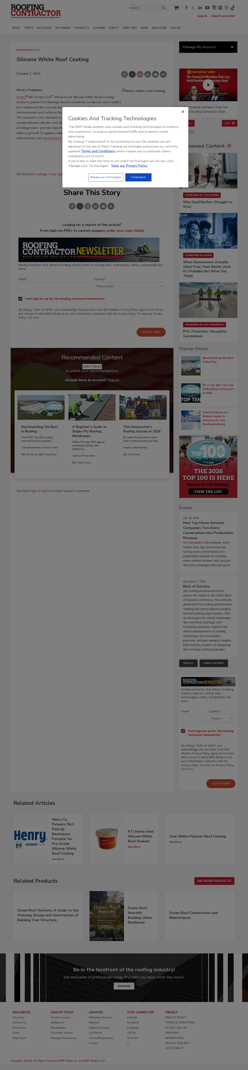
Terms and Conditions (98, 151)
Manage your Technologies (105, 177)
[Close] (183, 111)
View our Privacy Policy (129, 166)
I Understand (138, 177)
